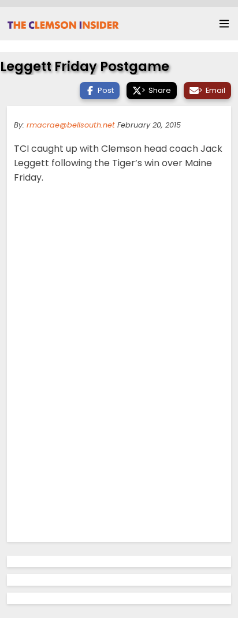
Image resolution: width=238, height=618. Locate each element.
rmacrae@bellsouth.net (71, 125)
